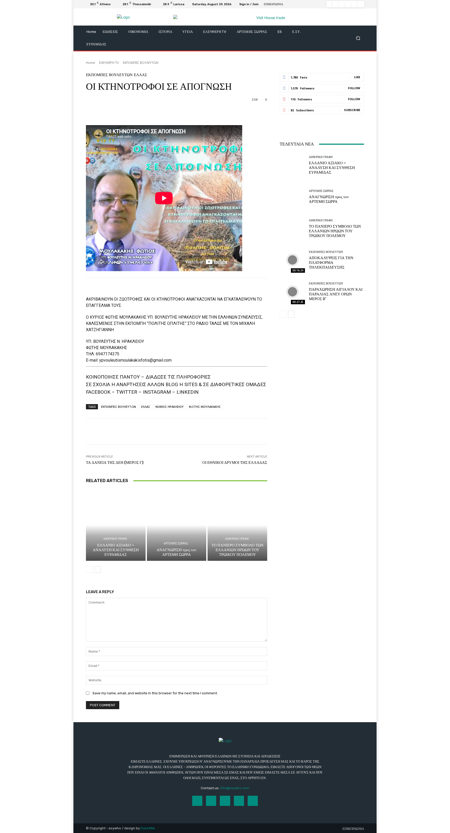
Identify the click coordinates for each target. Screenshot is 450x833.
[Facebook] (330, 4)
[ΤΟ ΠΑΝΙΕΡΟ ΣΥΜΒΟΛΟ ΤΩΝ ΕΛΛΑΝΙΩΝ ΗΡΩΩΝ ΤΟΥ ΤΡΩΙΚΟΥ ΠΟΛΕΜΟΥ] (237, 525)
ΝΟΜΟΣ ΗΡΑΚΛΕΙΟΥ (169, 407)
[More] (226, 112)
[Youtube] (361, 4)
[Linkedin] (342, 4)
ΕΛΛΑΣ (140, 75)
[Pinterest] (348, 4)
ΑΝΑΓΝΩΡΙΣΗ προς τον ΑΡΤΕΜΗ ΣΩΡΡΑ (176, 552)
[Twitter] (355, 4)
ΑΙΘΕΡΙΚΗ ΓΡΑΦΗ (115, 538)
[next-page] (97, 569)
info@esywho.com (234, 788)
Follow (354, 88)
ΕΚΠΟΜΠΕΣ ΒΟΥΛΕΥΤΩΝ (140, 62)
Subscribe (352, 110)
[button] (358, 38)
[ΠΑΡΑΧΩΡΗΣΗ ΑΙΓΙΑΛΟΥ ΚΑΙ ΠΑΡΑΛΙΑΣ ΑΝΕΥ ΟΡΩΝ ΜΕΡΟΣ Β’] (292, 291)
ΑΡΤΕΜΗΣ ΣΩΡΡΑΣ (176, 543)
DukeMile (148, 828)
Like (357, 77)
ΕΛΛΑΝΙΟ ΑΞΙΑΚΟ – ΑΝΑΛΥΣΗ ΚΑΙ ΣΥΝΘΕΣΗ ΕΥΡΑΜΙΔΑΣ (116, 550)
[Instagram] (336, 4)
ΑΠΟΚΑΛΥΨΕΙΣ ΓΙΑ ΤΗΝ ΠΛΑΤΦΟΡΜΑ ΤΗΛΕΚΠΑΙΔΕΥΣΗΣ (331, 263)
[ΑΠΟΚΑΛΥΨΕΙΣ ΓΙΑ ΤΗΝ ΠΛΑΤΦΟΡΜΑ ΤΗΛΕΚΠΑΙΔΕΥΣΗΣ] (292, 260)
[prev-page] (89, 569)
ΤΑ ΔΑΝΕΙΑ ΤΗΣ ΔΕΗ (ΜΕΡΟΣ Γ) (114, 462)
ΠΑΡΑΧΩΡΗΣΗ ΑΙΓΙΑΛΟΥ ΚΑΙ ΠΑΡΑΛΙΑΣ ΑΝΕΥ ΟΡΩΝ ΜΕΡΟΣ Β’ (335, 294)
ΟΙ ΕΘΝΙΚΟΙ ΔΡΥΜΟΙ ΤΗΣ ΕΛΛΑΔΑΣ (234, 462)
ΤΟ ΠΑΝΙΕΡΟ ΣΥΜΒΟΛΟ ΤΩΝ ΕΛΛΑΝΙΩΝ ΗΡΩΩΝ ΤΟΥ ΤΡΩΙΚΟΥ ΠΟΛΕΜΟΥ (237, 550)
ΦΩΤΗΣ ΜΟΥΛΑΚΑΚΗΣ (205, 407)
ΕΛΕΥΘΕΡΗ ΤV (109, 62)
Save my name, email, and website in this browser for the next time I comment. (155, 693)
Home (90, 62)
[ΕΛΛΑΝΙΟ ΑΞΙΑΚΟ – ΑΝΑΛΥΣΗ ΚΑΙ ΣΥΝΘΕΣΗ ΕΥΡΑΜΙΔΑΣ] (116, 525)
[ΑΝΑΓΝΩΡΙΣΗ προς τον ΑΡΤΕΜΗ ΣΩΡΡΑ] (177, 525)
